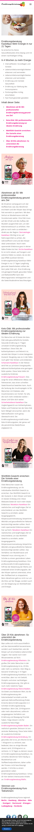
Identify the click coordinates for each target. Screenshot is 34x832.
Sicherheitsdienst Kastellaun (12, 402)
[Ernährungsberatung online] (13, 4)
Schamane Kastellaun (10, 363)
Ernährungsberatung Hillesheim (14, 660)
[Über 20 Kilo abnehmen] (17, 611)
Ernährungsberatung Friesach (13, 377)
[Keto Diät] (17, 305)
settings (21, 825)
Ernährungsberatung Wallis (15, 779)
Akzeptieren (7, 829)
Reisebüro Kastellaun (19, 504)
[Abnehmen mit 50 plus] (17, 169)
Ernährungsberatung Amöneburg (14, 737)
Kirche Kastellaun (25, 249)
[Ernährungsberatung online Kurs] (17, 25)
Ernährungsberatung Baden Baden (15, 725)
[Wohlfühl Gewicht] (17, 452)
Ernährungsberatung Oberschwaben (15, 689)
